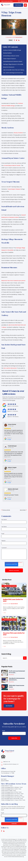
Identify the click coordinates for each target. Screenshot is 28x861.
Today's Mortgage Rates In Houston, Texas (11, 795)
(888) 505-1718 (23, 1)
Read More (11, 674)
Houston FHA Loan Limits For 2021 (14, 634)
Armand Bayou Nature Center (12, 165)
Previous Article (5, 510)
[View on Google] (5, 425)
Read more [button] (7, 435)
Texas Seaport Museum (14, 189)
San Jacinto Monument (10, 368)
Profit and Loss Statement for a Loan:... (17, 671)
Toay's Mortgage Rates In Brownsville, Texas (12, 798)
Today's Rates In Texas (6, 785)
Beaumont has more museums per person (13, 280)
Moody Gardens (18, 133)
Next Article (23, 510)
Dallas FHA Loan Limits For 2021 (13, 600)
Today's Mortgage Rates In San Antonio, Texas (12, 797)
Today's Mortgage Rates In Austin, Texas (11, 789)
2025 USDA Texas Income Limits (16, 686)
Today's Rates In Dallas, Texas (8, 790)
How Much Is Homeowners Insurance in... (17, 679)
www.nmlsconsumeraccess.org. (16, 856)
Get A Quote (18, 5)
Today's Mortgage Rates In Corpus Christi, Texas (13, 800)
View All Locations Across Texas (13, 784)
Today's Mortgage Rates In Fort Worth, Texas (12, 793)
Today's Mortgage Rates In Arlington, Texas (12, 787)
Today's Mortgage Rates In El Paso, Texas (11, 792)
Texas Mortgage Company (10, 586)
